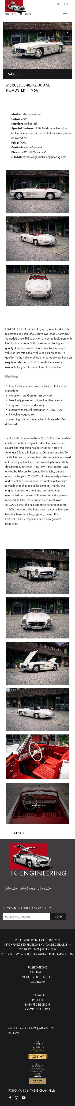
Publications (37, 967)
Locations (37, 982)
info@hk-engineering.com (53, 954)
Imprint (37, 1000)
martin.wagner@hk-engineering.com (44, 157)
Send (58, 916)
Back (18, 833)
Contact (37, 995)
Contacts (37, 972)
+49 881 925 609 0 (16, 954)
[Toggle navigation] (65, 13)
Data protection (37, 1004)
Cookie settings (37, 1009)
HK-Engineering (23, 1028)
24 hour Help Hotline (37, 977)
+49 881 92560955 (34, 152)
